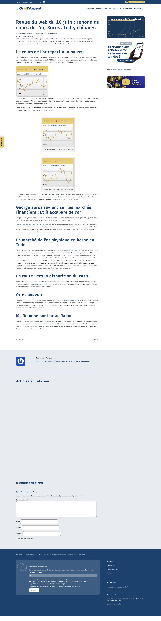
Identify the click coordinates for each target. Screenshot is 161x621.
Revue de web (42, 33)
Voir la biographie (82, 361)
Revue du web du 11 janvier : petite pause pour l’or (36, 439)
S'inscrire (34, 590)
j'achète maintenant (136, 2)
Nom (18, 522)
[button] (2, 142)
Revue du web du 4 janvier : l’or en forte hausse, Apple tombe (39, 468)
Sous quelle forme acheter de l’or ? (118, 587)
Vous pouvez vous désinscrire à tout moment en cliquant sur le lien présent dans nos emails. (55, 586)
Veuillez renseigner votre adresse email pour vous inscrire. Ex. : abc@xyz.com (50, 579)
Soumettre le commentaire (25, 538)
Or (110, 9)
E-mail (18, 528)
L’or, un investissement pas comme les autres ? (122, 595)
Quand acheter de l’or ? (115, 604)
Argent (115, 9)
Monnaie (137, 9)
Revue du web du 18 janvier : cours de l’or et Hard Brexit (37, 411)
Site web (19, 534)
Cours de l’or (101, 9)
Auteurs (18, 2)
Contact (109, 573)
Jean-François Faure (24, 33)
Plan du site (111, 565)
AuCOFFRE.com (28, 2)
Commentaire (22, 500)
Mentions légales (112, 569)
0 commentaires (52, 33)
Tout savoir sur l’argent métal (116, 591)
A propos (110, 561)
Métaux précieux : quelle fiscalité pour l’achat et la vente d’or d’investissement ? (125, 599)
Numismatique (126, 9)
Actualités (90, 9)
